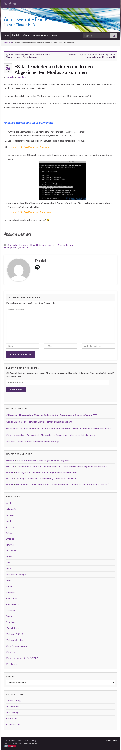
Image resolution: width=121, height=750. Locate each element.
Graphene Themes (29, 743)
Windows (22, 77)
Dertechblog (12, 712)
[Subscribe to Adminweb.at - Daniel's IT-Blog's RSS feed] (5, 3)
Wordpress (11, 664)
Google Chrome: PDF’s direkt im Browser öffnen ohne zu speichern (39, 421)
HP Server (11, 550)
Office (9, 586)
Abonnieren (16, 389)
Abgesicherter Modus (18, 245)
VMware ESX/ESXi (15, 634)
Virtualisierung (13, 628)
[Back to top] (114, 743)
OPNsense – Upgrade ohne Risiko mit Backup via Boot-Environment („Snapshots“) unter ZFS (51, 415)
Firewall (10, 544)
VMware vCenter (14, 640)
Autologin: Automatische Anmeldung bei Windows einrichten (46, 472)
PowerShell (11, 598)
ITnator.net (11, 718)
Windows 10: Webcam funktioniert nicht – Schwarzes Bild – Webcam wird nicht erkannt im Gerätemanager (58, 428)
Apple (9, 520)
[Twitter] (15, 3)
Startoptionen (11, 247)
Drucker (10, 538)
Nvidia (9, 580)
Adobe (9, 503)
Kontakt (16, 35)
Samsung (10, 610)
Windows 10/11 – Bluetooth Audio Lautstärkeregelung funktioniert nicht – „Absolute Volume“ (62, 484)
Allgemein (11, 509)
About (26, 35)
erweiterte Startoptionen (60, 245)
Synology (10, 622)
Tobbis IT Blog (13, 700)
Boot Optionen (38, 245)
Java (8, 562)
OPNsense (11, 592)
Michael (10, 460)
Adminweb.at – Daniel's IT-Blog (35, 19)
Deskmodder (12, 706)
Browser (10, 526)
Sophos (10, 616)
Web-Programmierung (17, 646)
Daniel (10, 77)
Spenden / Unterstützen (45, 35)
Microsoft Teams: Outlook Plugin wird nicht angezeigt (32, 441)
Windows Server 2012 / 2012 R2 (22, 658)
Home (6, 35)
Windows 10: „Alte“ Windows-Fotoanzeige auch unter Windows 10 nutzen (91, 55)
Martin (9, 478)
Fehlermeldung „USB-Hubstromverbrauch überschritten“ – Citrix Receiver (28, 55)
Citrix (9, 532)
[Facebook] (10, 3)
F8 (75, 245)
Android (10, 515)
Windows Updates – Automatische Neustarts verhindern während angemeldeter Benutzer (50, 435)
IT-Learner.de (13, 724)
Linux (8, 568)
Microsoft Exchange (16, 574)
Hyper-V (10, 556)
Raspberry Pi (12, 604)
